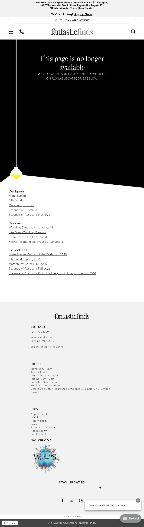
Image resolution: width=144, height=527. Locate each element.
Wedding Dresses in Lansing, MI (31, 227)
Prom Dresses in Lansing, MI (28, 237)
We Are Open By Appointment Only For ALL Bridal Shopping (72, 2)
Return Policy (39, 420)
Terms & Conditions (43, 427)
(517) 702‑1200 (40, 331)
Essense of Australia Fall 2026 (29, 268)
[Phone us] (21, 32)
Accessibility (39, 430)
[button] (10, 32)
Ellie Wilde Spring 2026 (25, 259)
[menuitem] (10, 32)
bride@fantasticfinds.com (47, 346)
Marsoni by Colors (21, 205)
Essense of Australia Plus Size (29, 214)
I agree (10, 523)
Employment (38, 434)
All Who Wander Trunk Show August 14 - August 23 (72, 5)
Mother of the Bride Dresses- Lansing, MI (37, 241)
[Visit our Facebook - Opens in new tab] (62, 500)
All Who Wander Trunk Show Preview (72, 8)
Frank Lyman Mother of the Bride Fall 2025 (38, 254)
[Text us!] (130, 519)
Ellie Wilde (16, 200)
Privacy (35, 424)
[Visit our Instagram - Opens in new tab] (81, 500)
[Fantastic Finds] (72, 31)
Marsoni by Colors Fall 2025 (28, 264)
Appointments (40, 414)
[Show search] (133, 32)
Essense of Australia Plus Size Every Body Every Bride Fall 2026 (52, 273)
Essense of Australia (23, 210)
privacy (55, 522)
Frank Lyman (17, 195)
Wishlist (36, 417)
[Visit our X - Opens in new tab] (71, 500)
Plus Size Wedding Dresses (27, 232)
